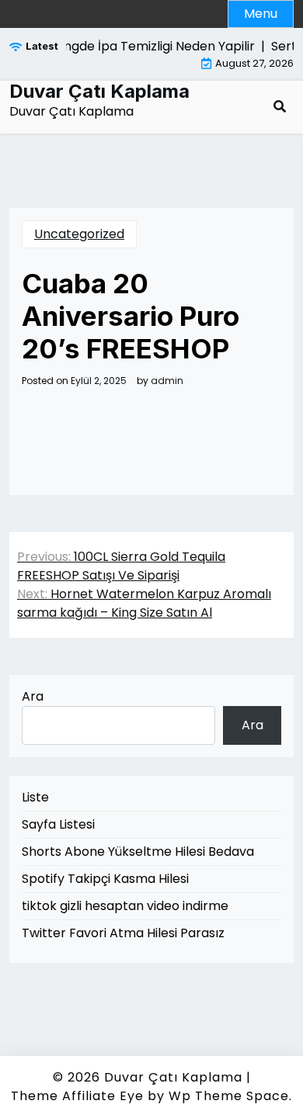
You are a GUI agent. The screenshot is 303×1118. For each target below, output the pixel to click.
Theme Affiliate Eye (77, 1096)
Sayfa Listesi (58, 824)
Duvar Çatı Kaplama (99, 91)
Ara (33, 696)
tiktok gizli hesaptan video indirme (125, 906)
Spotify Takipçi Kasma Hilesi (105, 879)
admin (167, 381)
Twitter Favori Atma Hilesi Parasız (123, 933)
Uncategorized (79, 234)
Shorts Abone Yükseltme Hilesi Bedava (138, 851)
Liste (35, 797)
